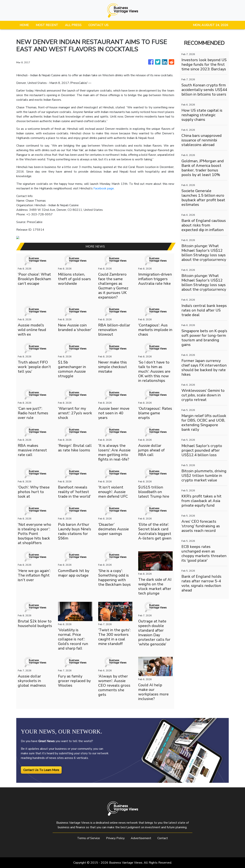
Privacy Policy (115, 838)
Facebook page (103, 188)
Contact (162, 838)
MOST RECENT (47, 25)
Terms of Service (88, 838)
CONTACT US (98, 25)
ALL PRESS (73, 25)
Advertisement (141, 838)
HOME (24, 25)
